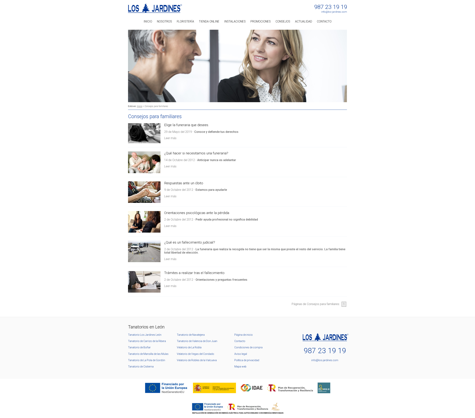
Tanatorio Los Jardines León (144, 334)
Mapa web (240, 366)
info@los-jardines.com (334, 11)
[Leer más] (144, 142)
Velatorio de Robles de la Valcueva (197, 360)
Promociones (260, 21)
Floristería (185, 21)
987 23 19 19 (330, 7)
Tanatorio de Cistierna (141, 366)
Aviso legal (240, 353)
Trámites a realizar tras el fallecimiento (194, 273)
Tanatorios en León (146, 327)
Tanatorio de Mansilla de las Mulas (148, 353)
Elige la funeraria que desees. (186, 125)
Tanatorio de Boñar (139, 347)
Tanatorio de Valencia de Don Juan (197, 341)
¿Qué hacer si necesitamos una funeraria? (196, 153)
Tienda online (209, 21)
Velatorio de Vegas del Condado (195, 353)
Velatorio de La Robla (189, 347)
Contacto (324, 21)
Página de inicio (243, 334)
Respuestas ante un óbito (183, 183)
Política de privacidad (246, 360)
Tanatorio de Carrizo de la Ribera (147, 341)
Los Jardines (155, 8)
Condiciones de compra (248, 347)
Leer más (170, 138)
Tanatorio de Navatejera (191, 334)
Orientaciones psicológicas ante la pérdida (196, 213)
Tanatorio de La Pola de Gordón (146, 360)
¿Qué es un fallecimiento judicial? (189, 242)
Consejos (283, 21)
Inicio (148, 21)
